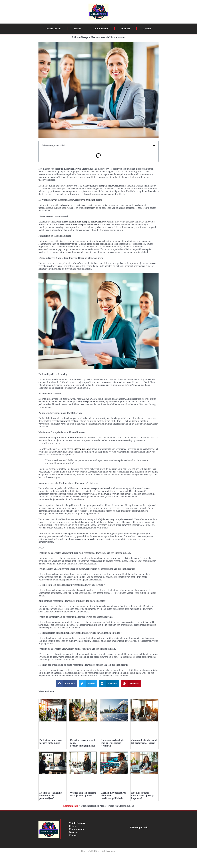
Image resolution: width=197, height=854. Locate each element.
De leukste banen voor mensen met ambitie (51, 741)
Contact (147, 28)
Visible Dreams (54, 28)
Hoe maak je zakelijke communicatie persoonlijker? (50, 795)
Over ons (125, 28)
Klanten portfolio (139, 827)
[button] (154, 145)
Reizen (77, 28)
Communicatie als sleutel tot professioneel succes (144, 741)
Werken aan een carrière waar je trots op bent (83, 794)
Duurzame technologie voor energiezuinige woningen (112, 743)
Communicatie (101, 28)
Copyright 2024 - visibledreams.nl (98, 851)
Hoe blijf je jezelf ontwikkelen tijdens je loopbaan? (142, 795)
